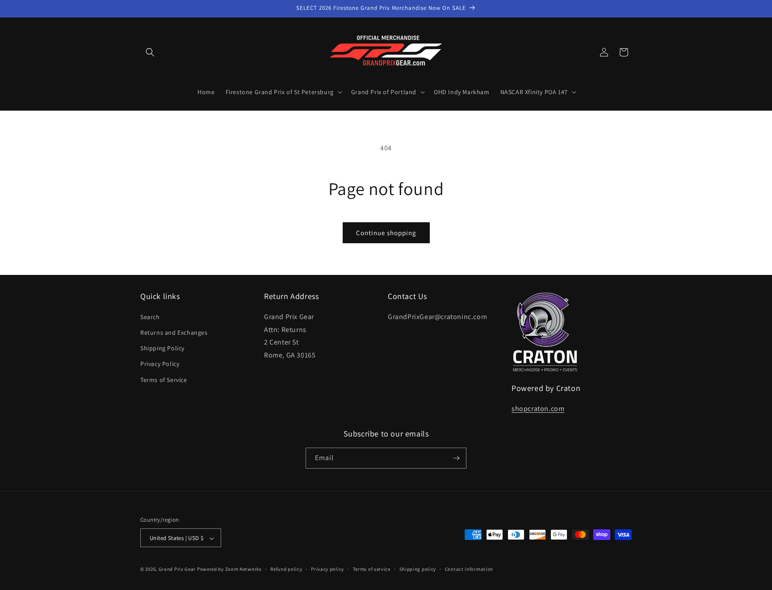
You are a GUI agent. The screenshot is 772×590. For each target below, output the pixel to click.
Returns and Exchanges (174, 332)
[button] (150, 52)
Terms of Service (163, 379)
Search (150, 316)
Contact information (469, 569)
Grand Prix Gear (177, 569)
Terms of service (371, 569)
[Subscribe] (456, 458)
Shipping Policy (162, 348)
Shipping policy (417, 569)
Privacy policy (327, 569)
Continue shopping (386, 233)
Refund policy (286, 569)
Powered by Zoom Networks (229, 569)
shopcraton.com (538, 408)
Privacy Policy (159, 364)
